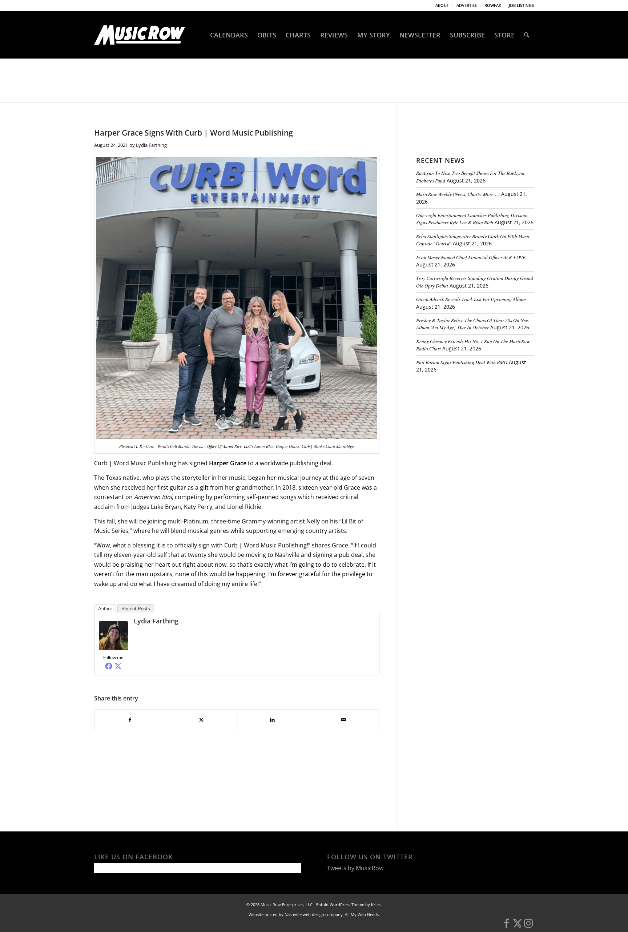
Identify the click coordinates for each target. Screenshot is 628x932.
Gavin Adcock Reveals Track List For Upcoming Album (471, 299)
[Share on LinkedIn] (272, 720)
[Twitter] (118, 666)
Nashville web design (304, 914)
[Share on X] (201, 720)
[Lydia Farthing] (113, 648)
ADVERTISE (466, 5)
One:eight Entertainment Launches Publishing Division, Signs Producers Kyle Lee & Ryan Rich (472, 219)
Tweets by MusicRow (355, 868)
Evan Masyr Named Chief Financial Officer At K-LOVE (471, 257)
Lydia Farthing (151, 145)
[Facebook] (108, 666)
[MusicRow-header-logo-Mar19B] (139, 35)
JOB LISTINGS (521, 5)
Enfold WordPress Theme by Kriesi (349, 904)
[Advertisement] (470, 428)
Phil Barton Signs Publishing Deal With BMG (461, 362)
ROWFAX (492, 5)
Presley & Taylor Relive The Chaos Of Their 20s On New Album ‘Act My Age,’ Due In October (472, 324)
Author (105, 608)
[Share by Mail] (343, 720)
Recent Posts (135, 608)
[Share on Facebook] (130, 720)
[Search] (526, 35)
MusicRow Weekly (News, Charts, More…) (458, 193)
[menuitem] (442, 5)
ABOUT (442, 5)
